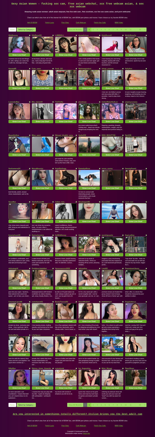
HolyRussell (107, 35)
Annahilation (130, 335)
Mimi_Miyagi (107, 368)
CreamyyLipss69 (15, 302)
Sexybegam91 (84, 202)
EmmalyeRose (84, 168)
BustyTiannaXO (61, 302)
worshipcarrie (107, 235)
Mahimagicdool (84, 69)
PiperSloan (129, 368)
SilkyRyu (12, 368)
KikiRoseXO (37, 35)
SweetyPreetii (130, 168)
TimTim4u (59, 102)
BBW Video (119, 22)
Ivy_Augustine (84, 368)
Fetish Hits (86, 433)
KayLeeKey (129, 235)
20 (140, 30)
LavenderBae (13, 102)
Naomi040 (106, 202)
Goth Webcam (81, 22)
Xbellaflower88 (38, 202)
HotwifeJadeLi (84, 235)
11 (131, 30)
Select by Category (25, 30)
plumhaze (82, 102)
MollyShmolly (130, 35)
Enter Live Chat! (19, 55)
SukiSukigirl (107, 302)
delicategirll (13, 268)
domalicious (83, 35)
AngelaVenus (130, 302)
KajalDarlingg (60, 168)
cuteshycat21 (37, 302)
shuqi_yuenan (108, 69)
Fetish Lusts (49, 22)
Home (12, 30)
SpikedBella (13, 335)
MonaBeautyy (37, 168)
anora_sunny (107, 168)
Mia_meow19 (37, 102)
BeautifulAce (13, 135)
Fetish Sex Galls (100, 22)
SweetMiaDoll (84, 302)
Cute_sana (36, 69)
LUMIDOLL (59, 35)
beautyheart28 (14, 235)
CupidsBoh (59, 335)
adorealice (82, 268)
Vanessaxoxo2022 (62, 268)
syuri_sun (129, 202)
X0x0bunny (13, 35)
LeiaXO (105, 268)
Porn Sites (65, 22)
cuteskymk (59, 368)
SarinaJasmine (38, 235)
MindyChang (83, 335)
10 (126, 30)
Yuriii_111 (59, 69)
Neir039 (128, 135)
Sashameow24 (14, 168)
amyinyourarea (131, 102)
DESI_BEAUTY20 (108, 135)
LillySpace (36, 335)
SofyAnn (128, 69)
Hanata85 (12, 69)
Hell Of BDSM (32, 22)
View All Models (75, 30)
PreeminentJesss (132, 268)
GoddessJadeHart (39, 268)
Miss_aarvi (36, 135)
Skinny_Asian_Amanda (41, 368)
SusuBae (12, 202)
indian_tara (59, 202)
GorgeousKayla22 (109, 335)
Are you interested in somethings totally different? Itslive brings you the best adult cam (77, 414)
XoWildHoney (60, 235)
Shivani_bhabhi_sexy (64, 135)
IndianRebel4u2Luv (110, 102)
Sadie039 (82, 135)
